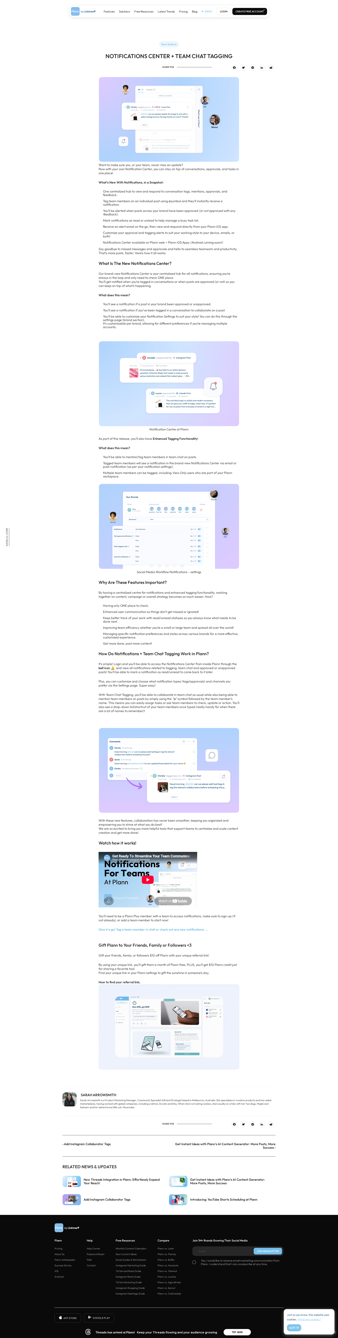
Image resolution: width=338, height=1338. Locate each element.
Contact (91, 1265)
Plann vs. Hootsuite (168, 1265)
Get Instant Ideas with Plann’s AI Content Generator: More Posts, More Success (227, 1181)
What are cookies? (309, 1319)
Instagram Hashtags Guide (130, 1293)
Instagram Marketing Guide (131, 1265)
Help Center (93, 1248)
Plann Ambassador (65, 1259)
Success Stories (63, 1265)
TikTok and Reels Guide (128, 1271)
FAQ (89, 1259)
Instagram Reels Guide (128, 1276)
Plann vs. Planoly (167, 1254)
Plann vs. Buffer (166, 1259)
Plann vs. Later (166, 1248)
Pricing (183, 11)
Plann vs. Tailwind (167, 1271)
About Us (59, 1254)
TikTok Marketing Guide (129, 1282)
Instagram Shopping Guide (130, 1288)
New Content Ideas (126, 1254)
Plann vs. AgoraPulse (169, 1282)
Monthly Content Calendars (131, 1248)
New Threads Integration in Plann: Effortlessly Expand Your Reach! (122, 1181)
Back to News (7, 537)
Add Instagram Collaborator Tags (107, 1199)
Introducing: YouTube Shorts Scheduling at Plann (223, 1199)
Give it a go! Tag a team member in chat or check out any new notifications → (153, 929)
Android (59, 1276)
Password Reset (95, 1254)
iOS (56, 1271)
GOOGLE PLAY (101, 1318)
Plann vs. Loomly (167, 1276)
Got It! (294, 1328)
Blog (194, 11)
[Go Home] (83, 11)
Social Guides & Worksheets (131, 1259)
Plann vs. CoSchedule (169, 1293)
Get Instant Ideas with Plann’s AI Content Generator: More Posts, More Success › (225, 1146)
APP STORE (70, 1318)
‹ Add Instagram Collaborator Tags (86, 1144)
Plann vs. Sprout (166, 1288)
